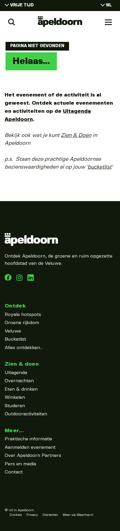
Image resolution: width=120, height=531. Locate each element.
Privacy (32, 515)
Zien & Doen (76, 135)
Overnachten (19, 381)
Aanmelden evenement (30, 447)
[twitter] (30, 279)
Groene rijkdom (22, 323)
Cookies (15, 515)
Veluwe (13, 331)
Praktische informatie (28, 439)
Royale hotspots (23, 314)
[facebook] (9, 279)
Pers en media (20, 464)
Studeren (15, 406)
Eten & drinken (21, 389)
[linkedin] (20, 279)
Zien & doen (22, 364)
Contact (14, 472)
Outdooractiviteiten (26, 414)
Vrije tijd (22, 5)
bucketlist (100, 167)
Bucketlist (15, 339)
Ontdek (15, 305)
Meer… (14, 430)
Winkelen (15, 397)
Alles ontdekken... (24, 348)
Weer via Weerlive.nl (78, 515)
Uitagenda (16, 373)
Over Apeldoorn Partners (33, 455)
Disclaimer (50, 515)
